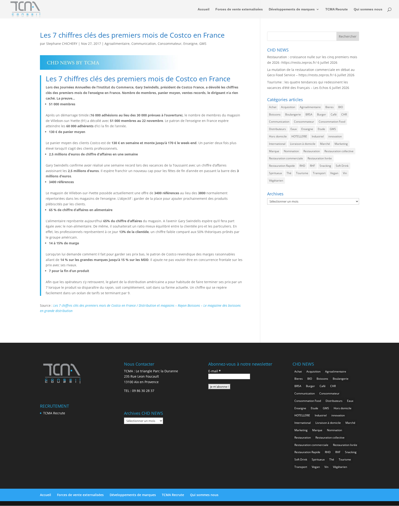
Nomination (291, 151)
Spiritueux (275, 173)
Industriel (318, 136)
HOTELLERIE (299, 136)
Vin (345, 173)
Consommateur (169, 43)
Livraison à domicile (302, 144)
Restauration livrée (320, 158)
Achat (272, 107)
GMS (202, 43)
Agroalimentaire (117, 43)
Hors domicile (278, 136)
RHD (302, 166)
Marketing (341, 144)
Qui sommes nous (368, 9)
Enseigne (190, 43)
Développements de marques (292, 9)
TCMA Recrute (336, 9)
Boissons (275, 114)
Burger (321, 114)
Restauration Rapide (282, 166)
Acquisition (288, 107)
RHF (312, 166)
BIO (340, 107)
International (277, 144)
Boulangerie (293, 114)
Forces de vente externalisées (239, 9)
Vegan (334, 173)
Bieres (329, 107)
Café (334, 114)
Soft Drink (342, 166)
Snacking (325, 166)
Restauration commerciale (286, 158)
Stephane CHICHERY (61, 43)
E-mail (214, 371)
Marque (274, 151)
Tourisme (302, 173)
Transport (319, 173)
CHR (344, 114)
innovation (335, 136)
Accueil (203, 9)
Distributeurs (277, 129)
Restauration (311, 151)
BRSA (308, 114)
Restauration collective (339, 151)
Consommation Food (332, 122)
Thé (289, 173)
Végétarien (276, 180)
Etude (321, 129)
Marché (325, 144)
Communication (143, 43)
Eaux (293, 129)
